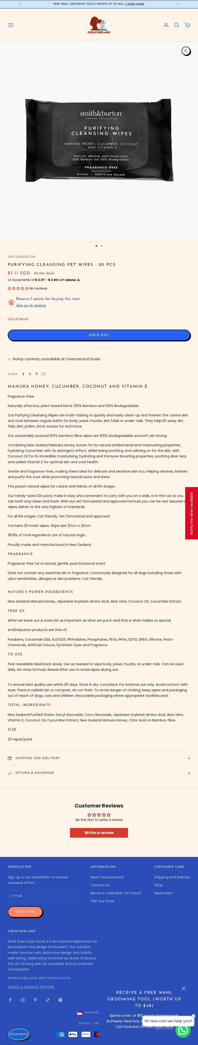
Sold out (99, 335)
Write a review (99, 832)
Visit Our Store (102, 901)
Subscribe (25, 911)
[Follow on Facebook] (10, 1000)
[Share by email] (43, 374)
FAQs (158, 885)
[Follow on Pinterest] (35, 1000)
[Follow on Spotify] (60, 1000)
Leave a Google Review (31, 987)
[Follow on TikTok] (47, 1000)
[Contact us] (183, 1030)
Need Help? (163, 893)
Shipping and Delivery (172, 877)
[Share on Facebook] (23, 374)
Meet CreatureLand (107, 877)
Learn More (135, 4)
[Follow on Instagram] (22, 1000)
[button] (18, 288)
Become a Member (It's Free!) (116, 893)
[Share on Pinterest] (37, 374)
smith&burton (22, 257)
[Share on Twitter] (30, 374)
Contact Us (100, 885)
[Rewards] (19, 1034)
